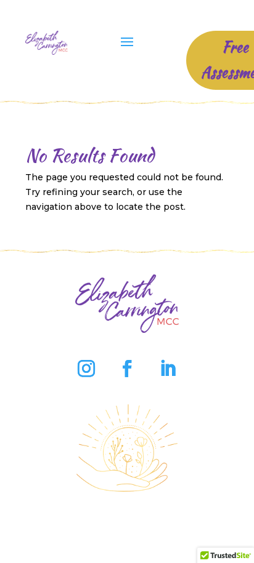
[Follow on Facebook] (127, 368)
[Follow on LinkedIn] (167, 368)
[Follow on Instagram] (86, 368)
